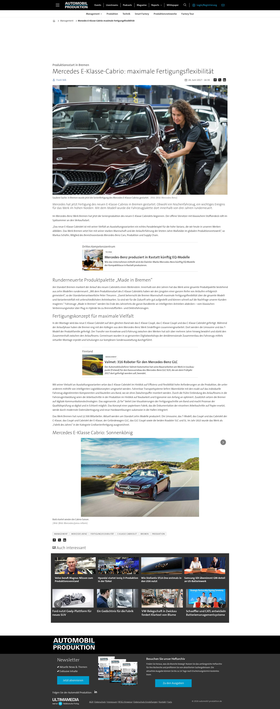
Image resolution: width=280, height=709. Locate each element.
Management (93, 13)
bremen (144, 534)
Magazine (142, 5)
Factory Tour (187, 13)
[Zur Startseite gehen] (76, 5)
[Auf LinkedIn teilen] (225, 80)
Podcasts (127, 5)
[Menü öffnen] (57, 5)
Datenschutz (100, 702)
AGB (91, 702)
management (61, 534)
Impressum (112, 702)
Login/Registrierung (207, 5)
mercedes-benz (79, 534)
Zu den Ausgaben (173, 683)
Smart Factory (142, 13)
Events (97, 5)
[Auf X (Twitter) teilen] (220, 80)
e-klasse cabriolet (127, 534)
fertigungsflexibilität (102, 534)
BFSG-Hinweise (125, 702)
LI (96, 691)
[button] (58, 604)
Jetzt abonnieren (73, 680)
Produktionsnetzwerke (165, 13)
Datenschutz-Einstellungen (146, 702)
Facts (169, 702)
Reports (155, 5)
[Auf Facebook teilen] (216, 80)
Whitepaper (173, 5)
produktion (158, 534)
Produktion (112, 13)
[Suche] (185, 5)
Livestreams (112, 5)
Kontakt (162, 702)
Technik (126, 13)
